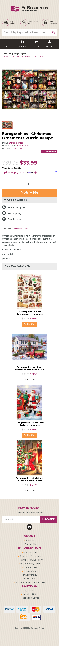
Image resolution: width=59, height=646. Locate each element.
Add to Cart (29, 324)
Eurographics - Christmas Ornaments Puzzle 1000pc (23, 57)
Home (4, 54)
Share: (44, 151)
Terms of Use (30, 571)
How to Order (30, 552)
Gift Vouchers (30, 567)
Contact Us (30, 544)
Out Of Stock (29, 379)
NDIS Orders (30, 578)
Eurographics (16, 143)
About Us (30, 540)
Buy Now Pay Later (30, 563)
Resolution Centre (29, 598)
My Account (29, 590)
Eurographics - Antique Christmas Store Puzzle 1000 (29, 368)
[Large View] (7, 125)
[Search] (54, 32)
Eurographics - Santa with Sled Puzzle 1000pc (29, 424)
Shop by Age (14, 54)
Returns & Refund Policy (30, 560)
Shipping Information (30, 556)
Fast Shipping (14, 213)
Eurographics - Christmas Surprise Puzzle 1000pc (29, 479)
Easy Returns (14, 219)
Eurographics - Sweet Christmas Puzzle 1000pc (29, 313)
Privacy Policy (30, 575)
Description (7, 228)
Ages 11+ (24, 54)
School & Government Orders (30, 582)
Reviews (17, 228)
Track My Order (30, 594)
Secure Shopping (16, 207)
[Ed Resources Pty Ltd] (29, 6)
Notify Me (30, 192)
